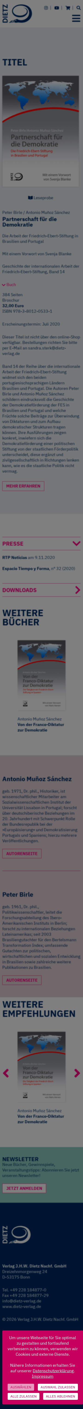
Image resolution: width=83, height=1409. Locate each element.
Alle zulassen (23, 1396)
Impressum (42, 1376)
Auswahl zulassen (58, 1387)
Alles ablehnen (60, 1396)
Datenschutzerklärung (53, 1370)
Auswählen (20, 1387)
